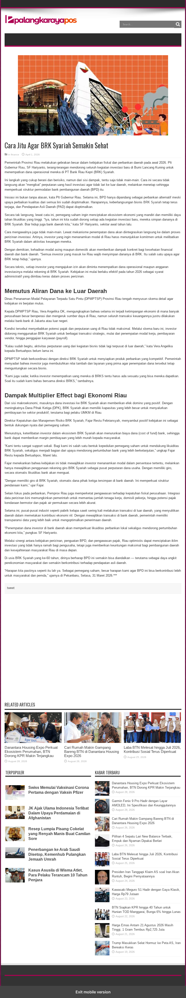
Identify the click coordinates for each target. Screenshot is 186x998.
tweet (11, 588)
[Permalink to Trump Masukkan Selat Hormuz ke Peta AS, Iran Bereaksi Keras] (102, 954)
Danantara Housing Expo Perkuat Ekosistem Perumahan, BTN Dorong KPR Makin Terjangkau (31, 751)
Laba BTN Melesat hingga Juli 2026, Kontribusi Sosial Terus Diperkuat (152, 749)
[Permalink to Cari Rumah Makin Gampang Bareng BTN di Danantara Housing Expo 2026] (92, 742)
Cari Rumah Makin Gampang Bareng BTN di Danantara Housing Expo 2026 (91, 751)
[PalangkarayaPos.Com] (41, 21)
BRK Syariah (152, 202)
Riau (21, 167)
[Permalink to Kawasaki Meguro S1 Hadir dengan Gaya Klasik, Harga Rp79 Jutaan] (102, 901)
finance (15, 154)
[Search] (177, 24)
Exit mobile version (93, 991)
